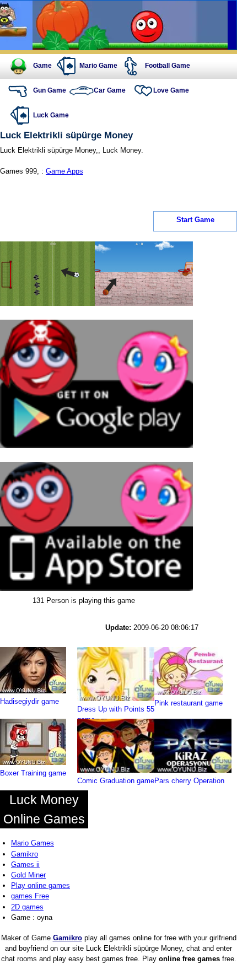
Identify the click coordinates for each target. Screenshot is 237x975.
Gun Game (49, 90)
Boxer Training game (33, 773)
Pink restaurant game (188, 703)
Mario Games (32, 843)
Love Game (171, 90)
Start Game (195, 220)
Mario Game (98, 65)
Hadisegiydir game (29, 701)
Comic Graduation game (115, 781)
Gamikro (24, 854)
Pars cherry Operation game (189, 786)
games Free (30, 896)
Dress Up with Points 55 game (115, 714)
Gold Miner (28, 875)
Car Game (110, 90)
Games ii (25, 864)
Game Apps (64, 171)
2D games (27, 907)
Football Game (167, 65)
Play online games (40, 885)
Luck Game (51, 115)
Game (42, 65)
